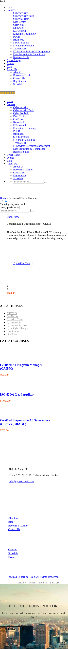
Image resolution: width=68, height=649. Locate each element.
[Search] (45, 182)
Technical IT (19, 48)
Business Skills (21, 57)
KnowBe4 (18, 27)
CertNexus (18, 24)
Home (10, 7)
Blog (9, 66)
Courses (11, 10)
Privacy (22, 582)
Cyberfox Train (21, 18)
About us (13, 518)
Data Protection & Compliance (29, 54)
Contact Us (19, 78)
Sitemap (42, 582)
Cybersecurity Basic (23, 15)
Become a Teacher (23, 75)
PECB (16, 36)
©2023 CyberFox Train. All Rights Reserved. (34, 577)
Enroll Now (13, 216)
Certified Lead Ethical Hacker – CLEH (29, 223)
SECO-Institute (21, 42)
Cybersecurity (20, 13)
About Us (12, 69)
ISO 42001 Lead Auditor (17, 394)
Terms (32, 582)
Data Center (19, 21)
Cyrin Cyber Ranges (17, 328)
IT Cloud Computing (24, 45)
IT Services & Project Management (31, 51)
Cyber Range (13, 60)
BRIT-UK (18, 39)
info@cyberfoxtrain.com (21, 481)
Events (10, 63)
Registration (19, 81)
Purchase (54, 582)
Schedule (18, 84)
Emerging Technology (24, 33)
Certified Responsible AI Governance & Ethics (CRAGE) (25, 422)
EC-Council (19, 30)
